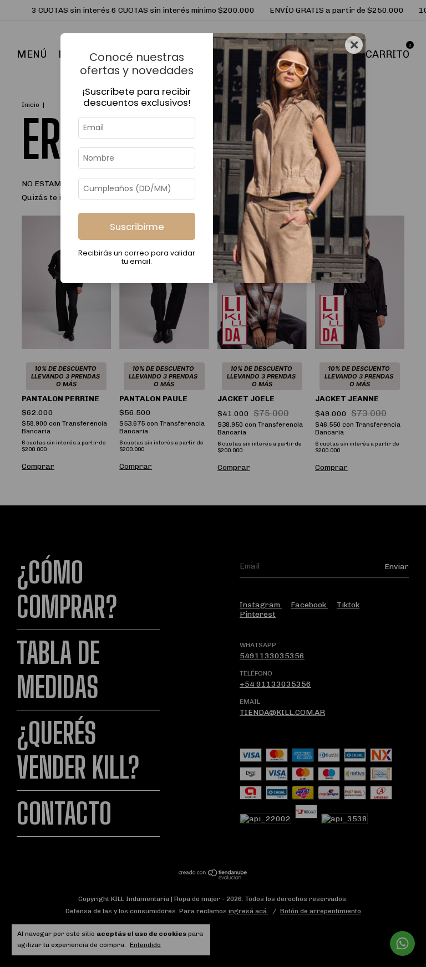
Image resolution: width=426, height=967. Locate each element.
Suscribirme (137, 226)
